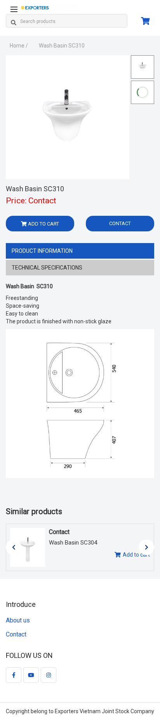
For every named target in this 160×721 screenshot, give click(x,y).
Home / (19, 45)
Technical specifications (47, 267)
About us (18, 620)
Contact (120, 223)
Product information (42, 251)
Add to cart (136, 555)
